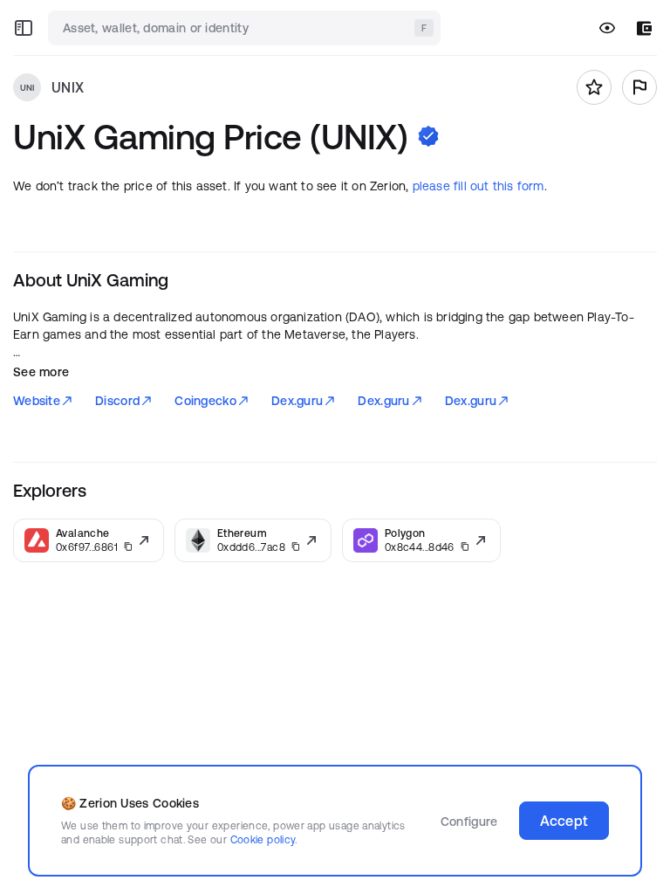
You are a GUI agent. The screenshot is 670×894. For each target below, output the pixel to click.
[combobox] (246, 28)
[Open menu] (23, 27)
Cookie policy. (263, 839)
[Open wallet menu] (644, 28)
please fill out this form (478, 186)
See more (41, 372)
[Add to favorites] (594, 87)
